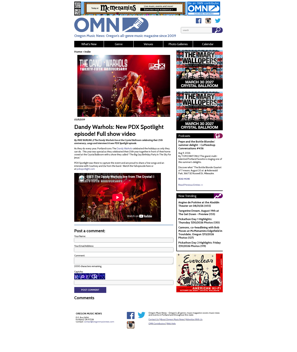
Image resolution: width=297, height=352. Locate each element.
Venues (148, 44)
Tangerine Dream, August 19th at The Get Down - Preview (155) (198, 212)
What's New (89, 44)
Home (78, 51)
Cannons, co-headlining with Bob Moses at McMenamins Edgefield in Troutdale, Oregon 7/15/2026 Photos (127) (200, 232)
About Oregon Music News (172, 319)
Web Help (171, 323)
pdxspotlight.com (86, 169)
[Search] (217, 30)
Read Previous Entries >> (190, 185)
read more (184, 179)
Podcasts (184, 136)
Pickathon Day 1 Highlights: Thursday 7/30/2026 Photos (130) (199, 220)
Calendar (207, 44)
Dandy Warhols (124, 148)
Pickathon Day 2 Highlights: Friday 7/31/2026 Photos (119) (199, 244)
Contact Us (153, 319)
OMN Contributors (156, 323)
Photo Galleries (178, 44)
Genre (119, 44)
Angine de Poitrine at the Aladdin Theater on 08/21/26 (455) (198, 204)
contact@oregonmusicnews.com (99, 321)
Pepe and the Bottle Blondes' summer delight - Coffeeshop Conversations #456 (196, 145)
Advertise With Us (194, 319)
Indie (87, 51)
